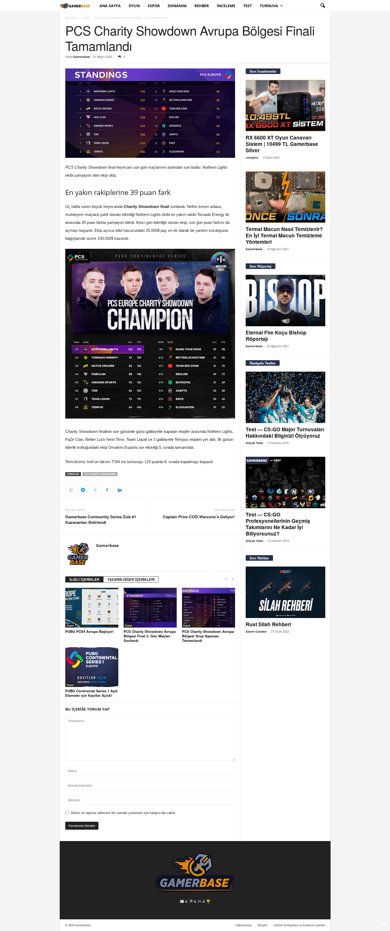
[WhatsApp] (70, 490)
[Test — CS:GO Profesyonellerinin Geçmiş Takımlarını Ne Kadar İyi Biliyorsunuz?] (285, 482)
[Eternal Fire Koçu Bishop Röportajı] (285, 300)
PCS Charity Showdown (100, 474)
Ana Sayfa (110, 5)
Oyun (134, 5)
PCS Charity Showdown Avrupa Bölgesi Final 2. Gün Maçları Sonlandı (150, 636)
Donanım (177, 5)
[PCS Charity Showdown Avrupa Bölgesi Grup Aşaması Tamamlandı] (208, 608)
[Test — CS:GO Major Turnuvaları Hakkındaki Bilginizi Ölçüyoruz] (285, 397)
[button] (322, 6)
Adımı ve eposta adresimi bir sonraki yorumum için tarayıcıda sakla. (123, 813)
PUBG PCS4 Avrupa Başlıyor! (89, 631)
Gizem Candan (256, 631)
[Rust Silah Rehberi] (285, 592)
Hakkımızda (244, 925)
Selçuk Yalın (254, 443)
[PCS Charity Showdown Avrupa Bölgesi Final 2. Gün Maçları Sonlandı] (150, 608)
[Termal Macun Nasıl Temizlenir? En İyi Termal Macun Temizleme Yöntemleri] (285, 197)
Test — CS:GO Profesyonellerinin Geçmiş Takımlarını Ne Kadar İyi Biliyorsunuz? (278, 524)
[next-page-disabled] (232, 579)
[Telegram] (82, 490)
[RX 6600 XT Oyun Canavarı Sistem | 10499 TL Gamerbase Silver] (285, 105)
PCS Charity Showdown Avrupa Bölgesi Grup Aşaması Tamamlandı (208, 636)
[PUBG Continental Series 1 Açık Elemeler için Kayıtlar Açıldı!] (91, 667)
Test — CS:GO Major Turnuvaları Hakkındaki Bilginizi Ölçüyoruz (285, 432)
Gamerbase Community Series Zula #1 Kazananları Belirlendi (100, 519)
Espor (154, 5)
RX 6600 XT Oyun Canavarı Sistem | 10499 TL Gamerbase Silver (282, 144)
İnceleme (226, 5)
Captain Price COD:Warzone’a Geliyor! (199, 517)
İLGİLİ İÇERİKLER (84, 579)
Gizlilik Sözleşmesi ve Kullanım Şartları (300, 925)
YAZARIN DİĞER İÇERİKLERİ (131, 579)
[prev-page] (226, 579)
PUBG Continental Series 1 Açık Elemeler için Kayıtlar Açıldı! (91, 693)
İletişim (262, 925)
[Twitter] (95, 490)
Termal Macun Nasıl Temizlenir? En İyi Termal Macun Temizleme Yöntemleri (284, 235)
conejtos (252, 157)
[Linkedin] (119, 490)
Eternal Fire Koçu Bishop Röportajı (276, 335)
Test (247, 5)
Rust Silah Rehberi (268, 624)
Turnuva (269, 5)
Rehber (201, 5)
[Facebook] (107, 490)
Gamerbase (81, 57)
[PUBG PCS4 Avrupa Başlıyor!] (91, 608)
